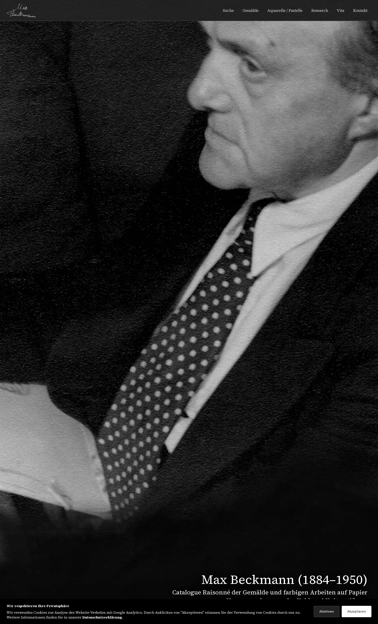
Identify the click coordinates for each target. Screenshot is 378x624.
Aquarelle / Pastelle (285, 10)
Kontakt (360, 10)
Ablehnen (326, 611)
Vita (340, 10)
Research (319, 10)
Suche (228, 10)
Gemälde (251, 10)
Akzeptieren (356, 611)
